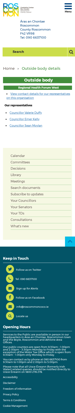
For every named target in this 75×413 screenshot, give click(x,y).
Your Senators (21, 207)
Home (9, 68)
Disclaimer (9, 382)
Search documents (25, 188)
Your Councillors (23, 201)
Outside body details (41, 68)
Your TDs (17, 213)
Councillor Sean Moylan (26, 125)
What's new (20, 226)
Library (16, 175)
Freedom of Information (17, 388)
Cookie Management (15, 405)
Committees (20, 162)
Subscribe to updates (27, 194)
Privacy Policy (11, 394)
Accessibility (10, 377)
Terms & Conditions (14, 400)
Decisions (18, 168)
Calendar (18, 156)
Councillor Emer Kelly (24, 119)
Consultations (21, 220)
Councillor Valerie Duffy (26, 113)
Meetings (18, 181)
